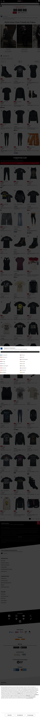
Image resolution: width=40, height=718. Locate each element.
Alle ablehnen (20, 715)
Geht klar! (10, 715)
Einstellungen (30, 715)
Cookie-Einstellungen (32, 696)
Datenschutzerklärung (29, 697)
